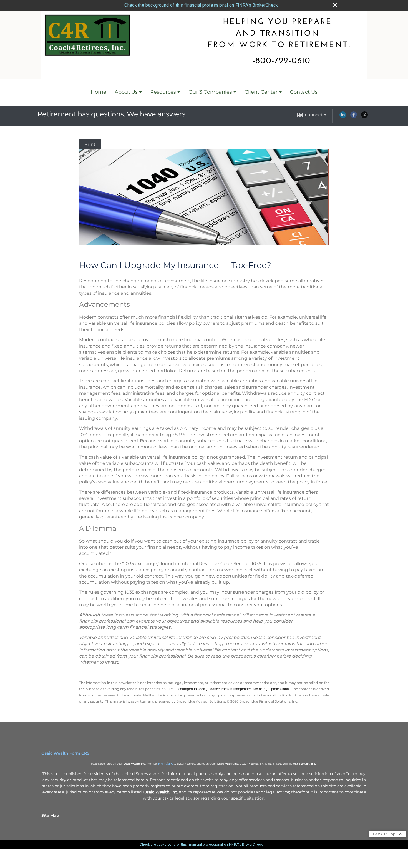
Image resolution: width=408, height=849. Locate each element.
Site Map (50, 815)
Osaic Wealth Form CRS (65, 753)
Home (98, 92)
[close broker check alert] (335, 5)
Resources (163, 92)
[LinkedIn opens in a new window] (342, 116)
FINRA (162, 763)
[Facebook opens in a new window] (353, 116)
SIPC (170, 763)
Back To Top (385, 834)
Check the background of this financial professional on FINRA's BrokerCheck (201, 5)
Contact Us (304, 92)
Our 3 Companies (210, 92)
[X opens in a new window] (364, 116)
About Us (126, 92)
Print (90, 144)
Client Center (261, 92)
